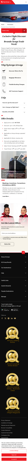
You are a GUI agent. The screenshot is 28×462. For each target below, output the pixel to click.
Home (2, 24)
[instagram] (9, 318)
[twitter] (5, 318)
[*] (18, 318)
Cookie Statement (5, 430)
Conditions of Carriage (6, 423)
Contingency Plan (5, 435)
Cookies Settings (14, 450)
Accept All (14, 459)
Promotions (10, 24)
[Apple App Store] (15, 309)
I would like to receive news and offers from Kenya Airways (15, 238)
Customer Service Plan (6, 432)
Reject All (14, 454)
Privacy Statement (5, 420)
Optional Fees (4, 437)
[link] (14, 71)
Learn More (5, 196)
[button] (23, 252)
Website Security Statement (8, 425)
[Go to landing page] (6, 3)
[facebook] (2, 318)
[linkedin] (12, 318)
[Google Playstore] (5, 309)
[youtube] (15, 318)
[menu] (26, 2)
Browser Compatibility (6, 427)
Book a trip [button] (5, 30)
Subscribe (7, 244)
